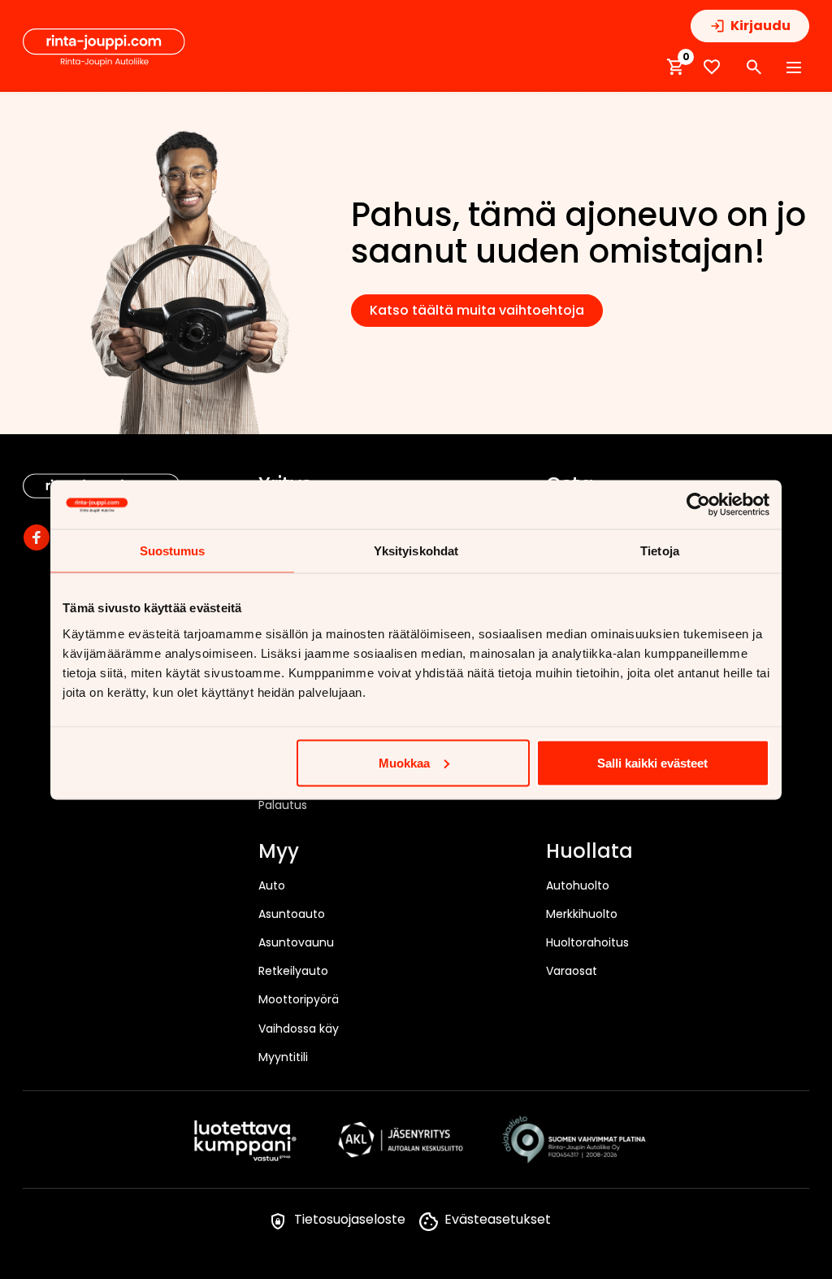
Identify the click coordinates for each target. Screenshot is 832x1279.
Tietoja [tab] (659, 550)
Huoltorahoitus (587, 942)
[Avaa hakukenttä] (754, 67)
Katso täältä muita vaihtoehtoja (477, 310)
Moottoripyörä (298, 999)
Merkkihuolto (582, 914)
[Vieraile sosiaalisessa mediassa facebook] (37, 537)
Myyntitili (283, 1057)
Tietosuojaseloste (349, 1219)
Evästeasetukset (497, 1219)
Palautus (282, 805)
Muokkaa (404, 762)
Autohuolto (577, 885)
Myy (278, 852)
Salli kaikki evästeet (652, 762)
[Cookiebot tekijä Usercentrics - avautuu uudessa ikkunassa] (698, 504)
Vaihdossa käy (298, 1028)
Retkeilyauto (293, 971)
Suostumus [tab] (173, 550)
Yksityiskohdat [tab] (416, 550)
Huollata (589, 852)
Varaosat (571, 971)
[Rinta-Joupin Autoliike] (104, 48)
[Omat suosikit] (712, 67)
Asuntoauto (291, 914)
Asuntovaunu (296, 942)
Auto (271, 885)
